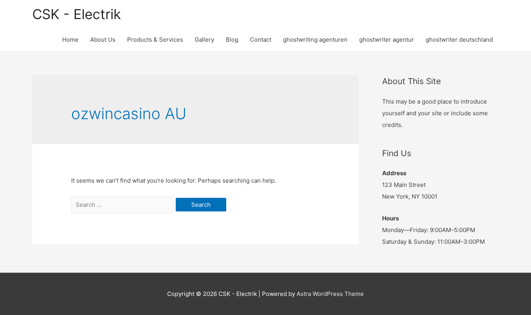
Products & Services (155, 39)
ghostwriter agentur (386, 39)
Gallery (204, 39)
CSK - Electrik (76, 14)
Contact (260, 39)
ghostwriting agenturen (315, 39)
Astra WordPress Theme (330, 293)
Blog (232, 39)
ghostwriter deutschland (459, 39)
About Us (102, 39)
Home (70, 39)
